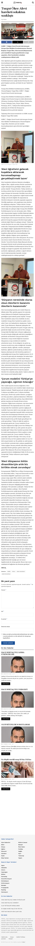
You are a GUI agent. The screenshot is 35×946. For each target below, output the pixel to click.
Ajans (3, 865)
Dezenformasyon (6, 878)
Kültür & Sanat (22, 842)
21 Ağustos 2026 (6, 674)
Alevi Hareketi (21, 571)
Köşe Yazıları (5, 858)
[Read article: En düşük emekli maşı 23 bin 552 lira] (17, 770)
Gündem (3, 853)
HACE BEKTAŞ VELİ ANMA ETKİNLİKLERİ (12, 653)
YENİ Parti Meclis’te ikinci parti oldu (11, 911)
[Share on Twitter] (17, 42)
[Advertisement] (17, 812)
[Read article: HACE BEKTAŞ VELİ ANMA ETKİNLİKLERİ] (17, 664)
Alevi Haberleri (5, 842)
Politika (20, 849)
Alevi (13, 571)
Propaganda (4, 887)
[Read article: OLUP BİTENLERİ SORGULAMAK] (17, 734)
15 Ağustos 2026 (6, 709)
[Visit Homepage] (17, 2)
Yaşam (20, 858)
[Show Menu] (2, 2)
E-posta (4, 619)
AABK (8, 571)
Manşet (20, 844)
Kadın (3, 855)
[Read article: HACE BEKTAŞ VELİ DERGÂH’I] (17, 699)
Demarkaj (4, 876)
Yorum (3, 590)
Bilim (2, 844)
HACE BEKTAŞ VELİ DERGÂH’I (14, 689)
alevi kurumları (6, 574)
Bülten (3, 874)
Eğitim (3, 849)
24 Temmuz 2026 (6, 779)
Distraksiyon (5, 881)
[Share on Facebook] (6, 42)
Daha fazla (6, 683)
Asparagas (4, 872)
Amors (3, 870)
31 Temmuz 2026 (6, 744)
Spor (19, 853)
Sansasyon (4, 892)
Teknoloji (21, 855)
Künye (12, 937)
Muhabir (3, 885)
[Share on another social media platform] (28, 42)
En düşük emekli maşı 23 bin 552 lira (16, 760)
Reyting (3, 889)
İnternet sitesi (5, 626)
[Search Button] (33, 2)
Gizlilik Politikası (20, 937)
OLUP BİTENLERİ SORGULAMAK (15, 725)
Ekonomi (4, 851)
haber (23, 942)
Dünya (3, 847)
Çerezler (3, 938)
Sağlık (20, 851)
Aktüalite (4, 867)
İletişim (11, 938)
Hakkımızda (4, 937)
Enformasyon (5, 883)
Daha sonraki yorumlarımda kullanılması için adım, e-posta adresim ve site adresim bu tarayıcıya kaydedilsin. (18, 636)
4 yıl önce (3, 19)
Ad (2, 611)
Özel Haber (21, 847)
